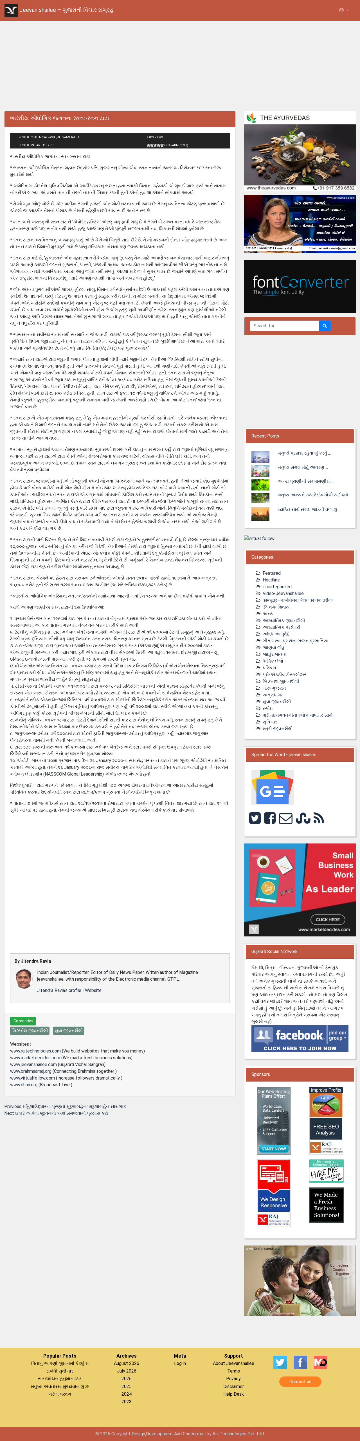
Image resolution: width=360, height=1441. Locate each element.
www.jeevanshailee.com (33, 1064)
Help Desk (233, 1394)
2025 (127, 1386)
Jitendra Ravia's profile (59, 990)
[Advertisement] (180, 64)
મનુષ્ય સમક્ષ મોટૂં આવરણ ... (303, 467)
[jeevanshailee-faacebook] (299, 1038)
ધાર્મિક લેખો (273, 661)
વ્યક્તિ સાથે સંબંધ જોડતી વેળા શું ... (309, 509)
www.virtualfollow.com (32, 1078)
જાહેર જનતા (275, 654)
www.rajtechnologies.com (35, 1051)
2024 (127, 1394)
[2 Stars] (152, 145)
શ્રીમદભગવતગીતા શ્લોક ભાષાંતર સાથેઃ (298, 715)
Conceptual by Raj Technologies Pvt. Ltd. (224, 1433)
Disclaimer (233, 1386)
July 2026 (126, 1371)
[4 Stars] (158, 145)
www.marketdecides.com (35, 1057)
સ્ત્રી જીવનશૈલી (278, 728)
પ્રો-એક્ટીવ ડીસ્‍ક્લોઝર (284, 674)
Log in (180, 1363)
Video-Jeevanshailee (283, 593)
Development (159, 1433)
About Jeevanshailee (233, 1363)
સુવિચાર (270, 722)
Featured (272, 573)
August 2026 (126, 1363)
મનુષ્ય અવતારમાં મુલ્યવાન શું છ (60, 1386)
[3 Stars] (155, 145)
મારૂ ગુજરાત (274, 688)
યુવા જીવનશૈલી (277, 701)
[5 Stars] (162, 145)
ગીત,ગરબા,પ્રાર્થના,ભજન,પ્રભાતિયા (295, 640)
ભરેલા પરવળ (59, 1394)
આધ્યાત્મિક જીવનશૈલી (284, 620)
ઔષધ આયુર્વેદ (276, 634)
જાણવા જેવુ (273, 647)
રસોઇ (268, 708)
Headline (271, 580)
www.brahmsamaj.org (30, 1071)
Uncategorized (277, 586)
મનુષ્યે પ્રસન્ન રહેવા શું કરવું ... (304, 453)
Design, (139, 1433)
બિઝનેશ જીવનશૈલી (281, 681)
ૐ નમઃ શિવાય (276, 607)
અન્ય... (269, 613)
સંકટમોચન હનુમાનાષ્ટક (60, 1378)
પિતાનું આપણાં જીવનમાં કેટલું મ (60, 1363)
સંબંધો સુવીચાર (59, 1371)
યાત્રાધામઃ (272, 695)
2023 (127, 1401)
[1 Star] (148, 145)
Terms (233, 1371)
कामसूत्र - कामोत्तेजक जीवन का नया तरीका (298, 600)
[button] (343, 10)
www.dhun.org (23, 1084)
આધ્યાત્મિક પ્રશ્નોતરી (281, 627)
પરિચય (269, 667)
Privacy (233, 1378)
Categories (23, 1021)
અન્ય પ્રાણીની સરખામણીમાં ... (306, 481)
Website (93, 990)
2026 (127, 1378)
